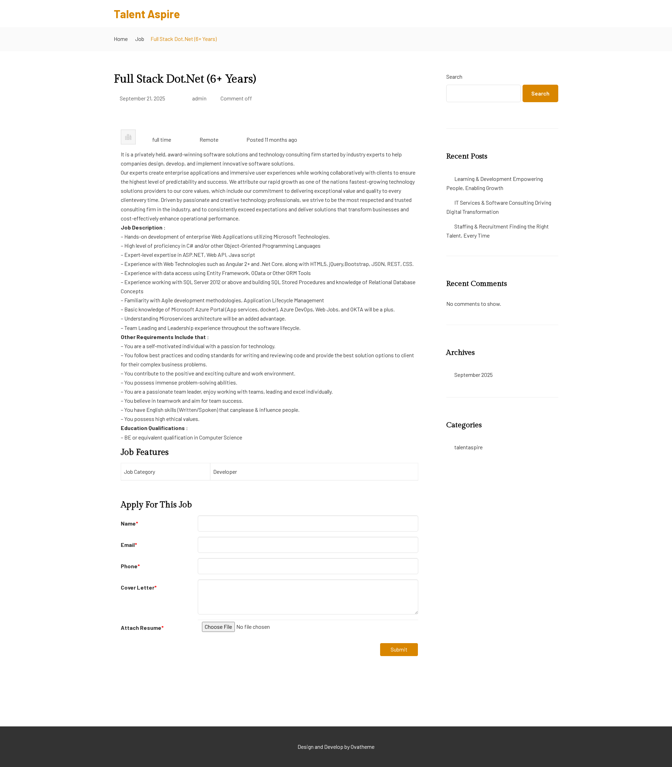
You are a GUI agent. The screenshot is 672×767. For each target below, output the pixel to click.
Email (129, 544)
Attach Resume (142, 627)
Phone (130, 566)
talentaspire (468, 447)
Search (454, 76)
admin (199, 98)
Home (121, 38)
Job (139, 38)
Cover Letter (139, 587)
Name (129, 523)
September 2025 (473, 374)
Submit (399, 649)
